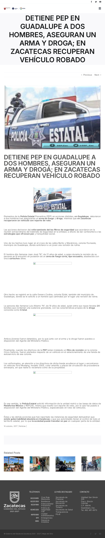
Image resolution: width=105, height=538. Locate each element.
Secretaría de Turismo (61, 506)
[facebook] (91, 2)
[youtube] (100, 2)
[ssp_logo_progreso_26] (14, 8)
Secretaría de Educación (61, 502)
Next (96, 75)
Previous (87, 75)
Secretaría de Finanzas (61, 498)
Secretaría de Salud (64, 509)
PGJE (58, 514)
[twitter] (96, 2)
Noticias (22, 426)
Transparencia (62, 512)
